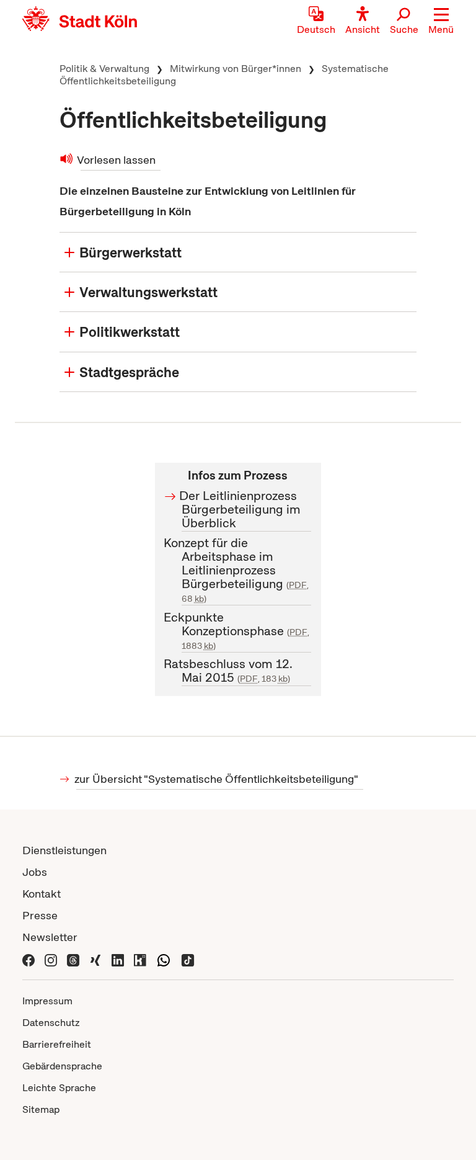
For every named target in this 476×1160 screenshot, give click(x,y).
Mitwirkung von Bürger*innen (235, 68)
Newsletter (49, 937)
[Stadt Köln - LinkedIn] (118, 959)
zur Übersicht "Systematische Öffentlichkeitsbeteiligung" (217, 779)
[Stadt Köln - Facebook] (28, 959)
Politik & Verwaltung (104, 68)
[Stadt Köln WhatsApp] (163, 959)
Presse (40, 915)
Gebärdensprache (62, 1066)
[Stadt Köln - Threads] (73, 959)
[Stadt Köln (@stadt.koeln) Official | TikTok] (188, 959)
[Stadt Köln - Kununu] (140, 959)
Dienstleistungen (64, 850)
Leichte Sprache (59, 1087)
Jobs (34, 872)
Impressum (47, 1000)
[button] (441, 21)
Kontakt (41, 893)
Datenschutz (51, 1022)
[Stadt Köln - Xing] (95, 959)
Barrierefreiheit (56, 1044)
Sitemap (41, 1109)
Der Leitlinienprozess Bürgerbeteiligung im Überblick (241, 509)
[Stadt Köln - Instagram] (51, 959)
